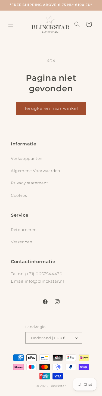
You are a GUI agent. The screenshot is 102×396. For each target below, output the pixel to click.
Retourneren (24, 229)
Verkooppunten (26, 158)
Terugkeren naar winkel (51, 108)
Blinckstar (58, 386)
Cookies (19, 195)
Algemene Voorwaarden (35, 170)
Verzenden (21, 241)
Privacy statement (29, 182)
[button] (11, 24)
